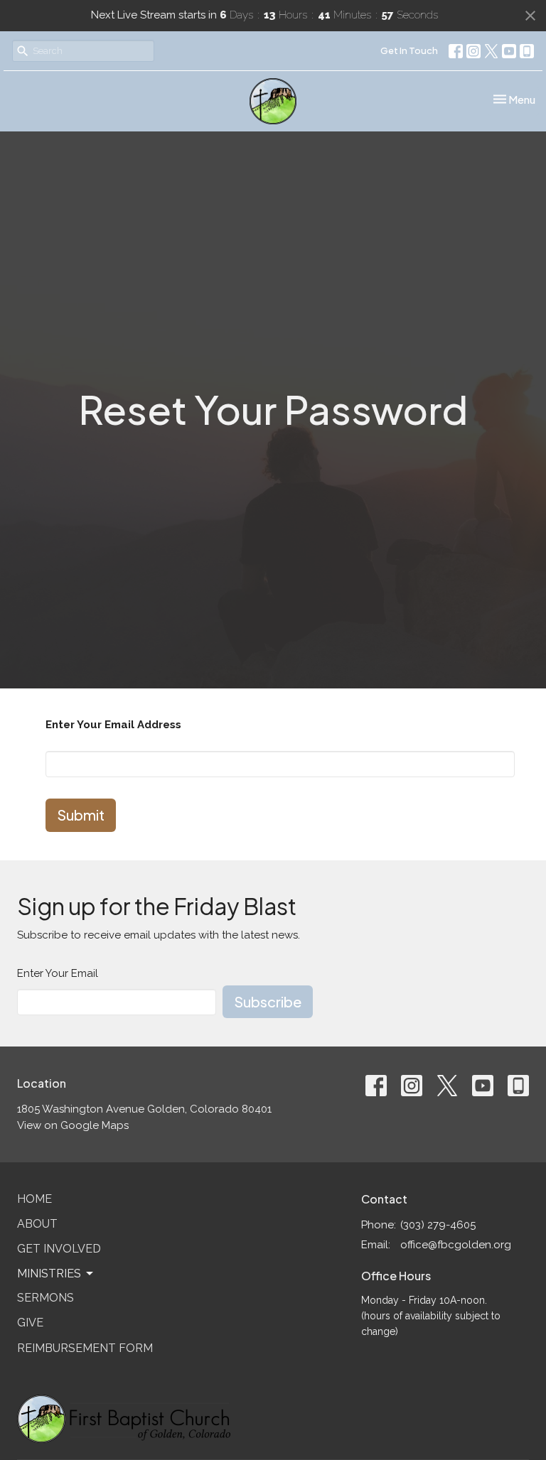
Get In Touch (409, 50)
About (37, 1224)
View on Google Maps (73, 1125)
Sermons (45, 1297)
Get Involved (59, 1248)
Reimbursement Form (85, 1348)
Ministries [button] (49, 1273)
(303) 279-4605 (438, 1224)
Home (34, 1199)
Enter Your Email (57, 973)
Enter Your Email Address (113, 724)
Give (30, 1322)
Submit (81, 814)
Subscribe (267, 1001)
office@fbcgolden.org (455, 1244)
